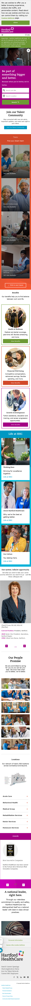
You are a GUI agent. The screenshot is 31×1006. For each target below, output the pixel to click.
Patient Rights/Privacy (7, 988)
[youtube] (24, 977)
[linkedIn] (21, 977)
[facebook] (14, 977)
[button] (15, 285)
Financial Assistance (7, 990)
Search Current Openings (10, 967)
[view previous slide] (6, 646)
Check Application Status (10, 969)
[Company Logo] (7, 29)
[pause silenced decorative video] (28, 50)
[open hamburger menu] (2, 35)
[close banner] (29, 38)
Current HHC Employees (9, 973)
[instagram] (28, 977)
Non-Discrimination (6, 993)
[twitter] (17, 977)
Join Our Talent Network (9, 971)
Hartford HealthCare (5, 985)
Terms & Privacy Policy (7, 996)
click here (18, 46)
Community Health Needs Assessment (11, 998)
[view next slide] (24, 646)
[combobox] (15, 90)
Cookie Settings (7, 18)
